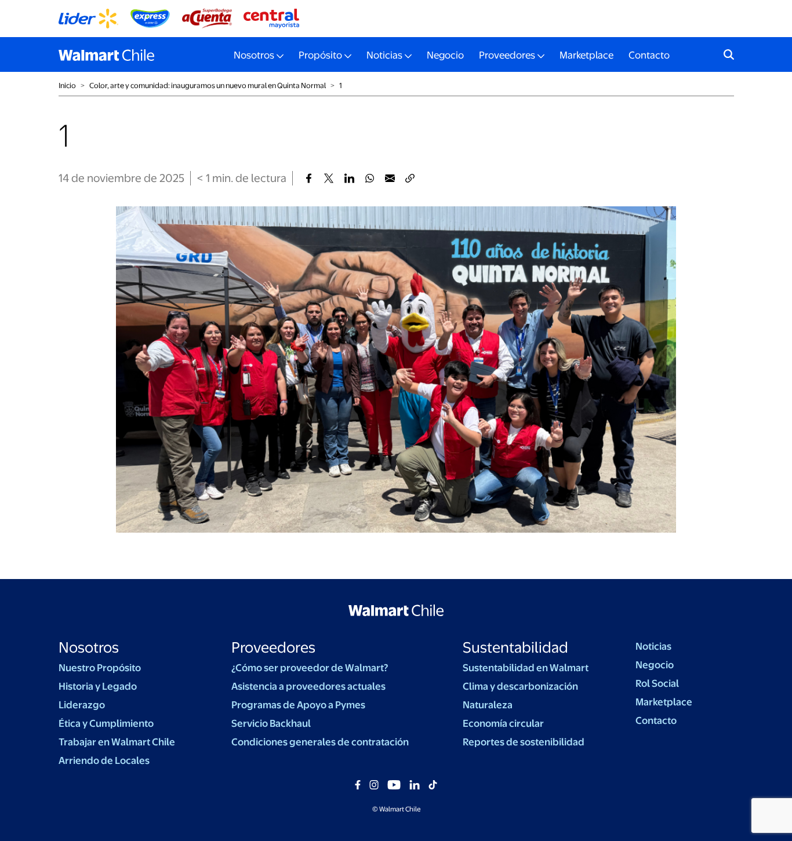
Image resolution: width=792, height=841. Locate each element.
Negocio (445, 55)
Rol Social (657, 683)
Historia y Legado (98, 686)
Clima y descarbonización (520, 686)
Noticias (653, 646)
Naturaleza (488, 705)
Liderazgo (82, 705)
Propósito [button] (320, 55)
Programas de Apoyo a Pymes (298, 705)
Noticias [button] (384, 55)
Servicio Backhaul (271, 723)
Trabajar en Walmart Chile (117, 742)
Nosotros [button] (254, 55)
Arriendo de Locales (104, 760)
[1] (308, 178)
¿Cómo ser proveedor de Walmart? (309, 667)
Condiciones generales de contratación (320, 742)
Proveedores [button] (507, 55)
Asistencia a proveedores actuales (308, 686)
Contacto (649, 55)
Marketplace (586, 55)
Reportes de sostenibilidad (523, 742)
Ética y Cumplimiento (106, 723)
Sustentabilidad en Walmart (525, 667)
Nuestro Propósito (100, 667)
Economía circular (503, 723)
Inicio (67, 85)
